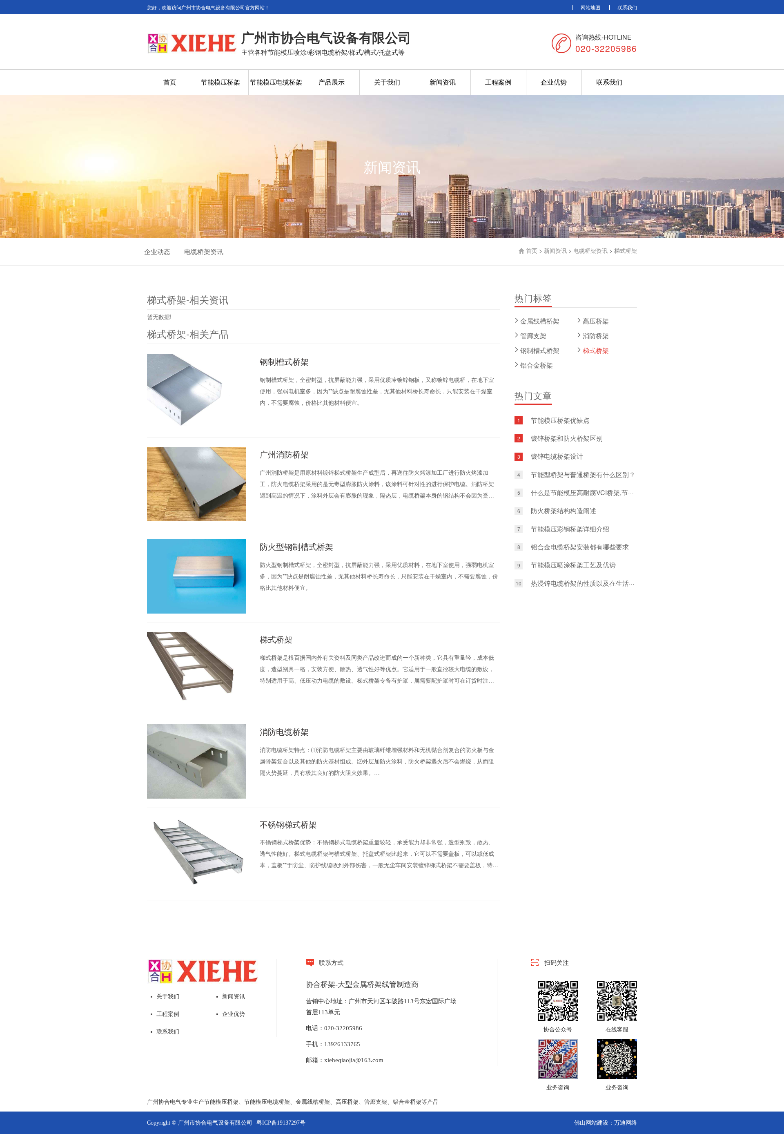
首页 (169, 82)
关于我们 (387, 82)
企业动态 (157, 251)
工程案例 (498, 82)
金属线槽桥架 (539, 321)
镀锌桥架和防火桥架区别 (567, 438)
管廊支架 (533, 335)
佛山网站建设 (591, 1123)
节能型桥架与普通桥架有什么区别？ (583, 474)
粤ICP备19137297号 (280, 1123)
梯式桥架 (625, 250)
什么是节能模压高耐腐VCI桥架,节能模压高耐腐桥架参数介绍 (618, 492)
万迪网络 (625, 1123)
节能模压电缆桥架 (276, 82)
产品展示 (331, 82)
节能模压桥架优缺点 (560, 420)
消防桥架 (596, 335)
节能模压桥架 (220, 82)
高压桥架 (596, 321)
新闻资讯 (443, 82)
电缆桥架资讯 (203, 251)
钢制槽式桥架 (539, 350)
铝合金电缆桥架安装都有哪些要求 (580, 546)
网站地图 (590, 7)
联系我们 (627, 7)
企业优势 (554, 82)
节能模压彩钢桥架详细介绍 (570, 529)
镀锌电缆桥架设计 (557, 456)
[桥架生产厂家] (203, 971)
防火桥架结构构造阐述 (563, 511)
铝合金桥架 (536, 365)
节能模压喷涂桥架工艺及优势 (573, 565)
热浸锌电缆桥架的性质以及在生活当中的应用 (596, 583)
